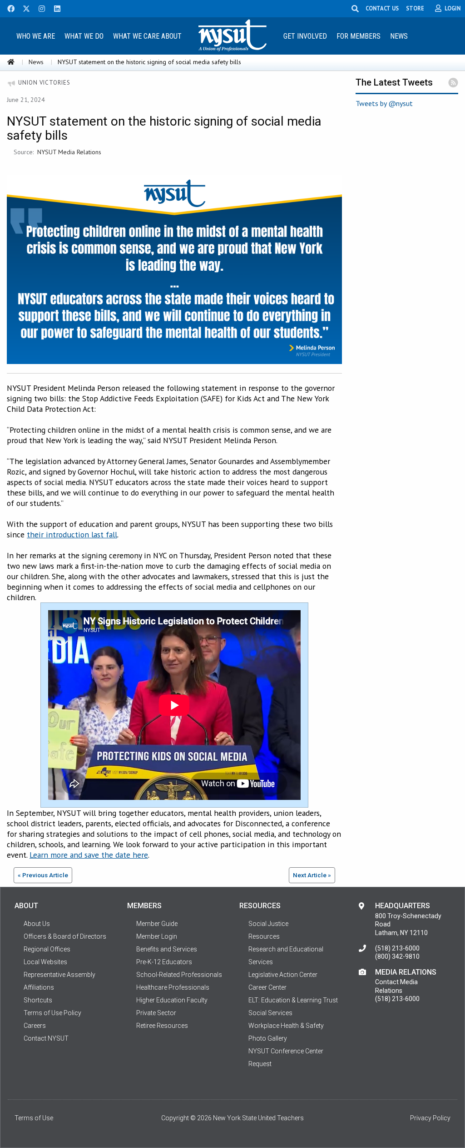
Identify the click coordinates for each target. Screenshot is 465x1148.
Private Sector (156, 1013)
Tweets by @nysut (384, 103)
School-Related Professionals (179, 974)
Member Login (156, 936)
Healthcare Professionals (172, 987)
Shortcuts (38, 1000)
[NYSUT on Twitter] (23, 7)
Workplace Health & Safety (286, 1025)
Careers (35, 1025)
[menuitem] (36, 36)
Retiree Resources (162, 1025)
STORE (415, 8)
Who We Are (35, 36)
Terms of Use (34, 1118)
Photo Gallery (267, 1038)
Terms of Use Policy (52, 1013)
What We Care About (147, 36)
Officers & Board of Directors (65, 936)
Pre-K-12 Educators (164, 962)
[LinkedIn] (54, 7)
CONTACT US (382, 8)
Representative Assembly (59, 974)
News (399, 36)
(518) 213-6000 (397, 948)
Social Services (270, 1013)
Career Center (267, 987)
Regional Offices (47, 949)
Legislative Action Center (282, 974)
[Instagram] (39, 7)
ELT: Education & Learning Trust (293, 1000)
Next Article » (312, 875)
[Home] (11, 62)
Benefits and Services (166, 949)
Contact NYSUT (46, 1038)
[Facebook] (7, 7)
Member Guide (157, 923)
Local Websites (45, 962)
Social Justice (268, 923)
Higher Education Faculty (172, 1000)
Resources (264, 936)
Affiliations (39, 987)
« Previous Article (43, 875)
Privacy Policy (430, 1118)
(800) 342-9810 (397, 956)
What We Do (84, 36)
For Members (358, 36)
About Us (37, 923)
